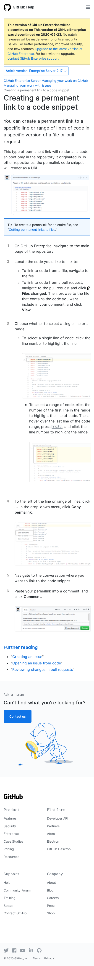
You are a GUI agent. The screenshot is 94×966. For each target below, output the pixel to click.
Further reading (21, 647)
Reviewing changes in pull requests (42, 669)
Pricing (9, 849)
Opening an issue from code (36, 663)
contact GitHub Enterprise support (33, 58)
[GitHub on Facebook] (14, 950)
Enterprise (11, 834)
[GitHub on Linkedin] (31, 950)
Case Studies (13, 841)
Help (7, 882)
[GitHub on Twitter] (6, 950)
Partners (53, 826)
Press (51, 906)
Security (10, 826)
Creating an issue (27, 656)
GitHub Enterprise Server (22, 80)
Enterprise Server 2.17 (34, 71)
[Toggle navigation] (88, 7)
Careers (53, 898)
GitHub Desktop (59, 849)
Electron (53, 841)
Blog (50, 890)
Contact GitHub (15, 913)
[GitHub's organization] (39, 950)
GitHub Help (23, 7)
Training (10, 898)
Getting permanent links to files (32, 229)
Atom (51, 834)
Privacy (49, 958)
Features (10, 818)
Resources (11, 857)
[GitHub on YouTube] (22, 950)
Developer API (57, 818)
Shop (51, 913)
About (51, 882)
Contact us (17, 716)
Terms (37, 958)
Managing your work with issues (27, 85)
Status (8, 906)
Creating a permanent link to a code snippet (36, 90)
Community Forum (17, 890)
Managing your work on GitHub (65, 80)
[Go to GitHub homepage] (13, 798)
